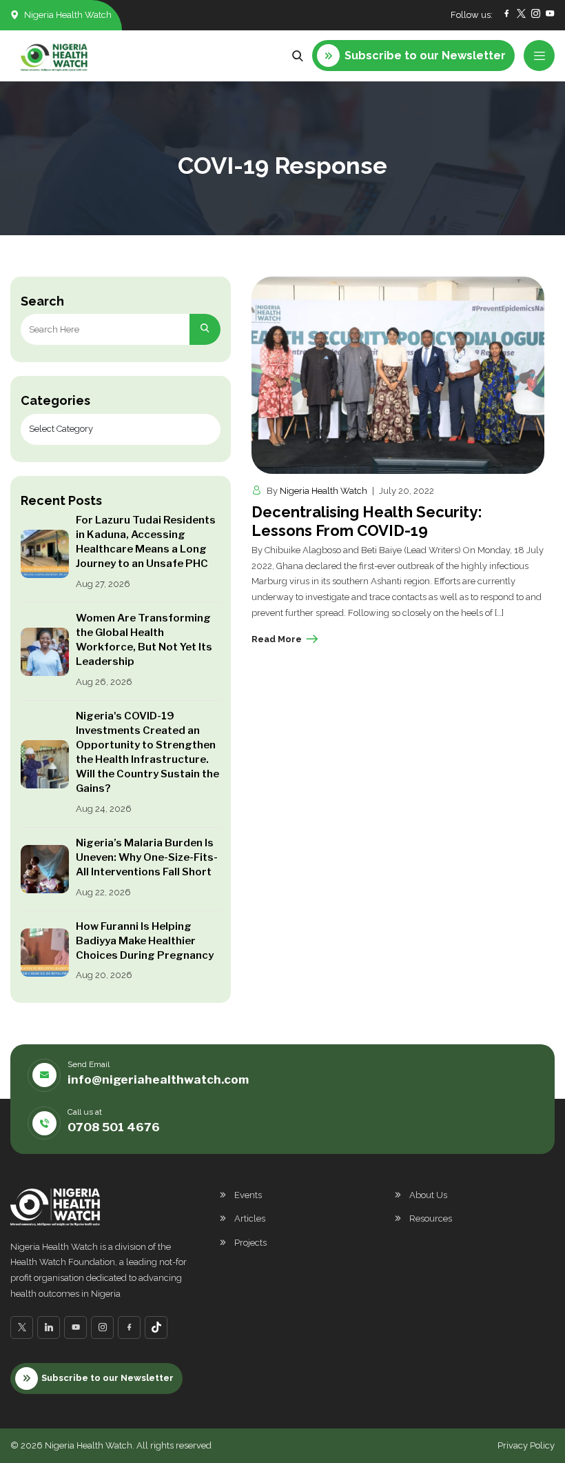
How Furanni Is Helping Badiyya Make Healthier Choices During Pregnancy (145, 941)
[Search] (204, 329)
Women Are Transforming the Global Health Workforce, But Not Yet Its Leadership (144, 640)
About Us (428, 1195)
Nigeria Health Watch (323, 491)
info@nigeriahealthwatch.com (158, 1079)
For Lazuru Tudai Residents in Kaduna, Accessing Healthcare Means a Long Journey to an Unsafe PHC (146, 542)
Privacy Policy (526, 1445)
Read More (276, 639)
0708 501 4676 (114, 1127)
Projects (250, 1242)
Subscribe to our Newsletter (107, 1378)
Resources (430, 1218)
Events (248, 1195)
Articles (249, 1218)
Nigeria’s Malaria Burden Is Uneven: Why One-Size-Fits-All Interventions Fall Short (147, 857)
